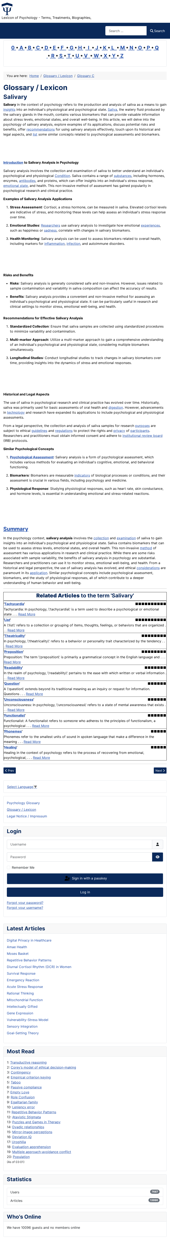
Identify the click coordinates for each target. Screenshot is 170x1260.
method (146, 548)
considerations (148, 568)
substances (122, 176)
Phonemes (13, 731)
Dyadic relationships (28, 1127)
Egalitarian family (24, 1102)
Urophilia (19, 1142)
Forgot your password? (25, 903)
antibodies (27, 181)
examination (126, 538)
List (7, 620)
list (35, 134)
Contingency (21, 1072)
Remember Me (23, 867)
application (38, 573)
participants (139, 431)
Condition (62, 176)
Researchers (50, 225)
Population (21, 1157)
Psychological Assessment (31, 457)
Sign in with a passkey (89, 878)
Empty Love (19, 1092)
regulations (64, 431)
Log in (85, 892)
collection (101, 538)
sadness (50, 230)
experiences (150, 225)
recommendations (41, 129)
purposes (142, 426)
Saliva (112, 109)
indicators (82, 475)
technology (16, 412)
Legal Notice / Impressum (27, 816)
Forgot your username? (25, 908)
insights (9, 109)
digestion (115, 407)
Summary (15, 529)
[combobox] (126, 30)
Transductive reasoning (28, 1062)
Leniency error (23, 1107)
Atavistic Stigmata (26, 1117)
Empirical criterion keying (31, 1077)
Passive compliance (26, 1087)
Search (159, 31)
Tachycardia (14, 604)
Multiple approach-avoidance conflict (41, 1152)
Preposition (13, 652)
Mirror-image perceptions (32, 1132)
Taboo (16, 1082)
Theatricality (14, 636)
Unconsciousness (18, 699)
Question (11, 683)
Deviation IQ (22, 1137)
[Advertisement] (51, 149)
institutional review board (143, 436)
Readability (13, 667)
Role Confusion (23, 1097)
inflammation (54, 243)
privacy (119, 431)
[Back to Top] (163, 1252)
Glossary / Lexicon (21, 809)
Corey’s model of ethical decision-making (43, 1067)
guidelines (39, 431)
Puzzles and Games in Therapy (36, 1122)
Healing (10, 747)
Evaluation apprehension (31, 1147)
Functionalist (14, 715)
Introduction (13, 162)
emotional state (15, 186)
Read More (26, 614)
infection (73, 243)
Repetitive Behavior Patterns (34, 1112)
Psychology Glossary (23, 803)
